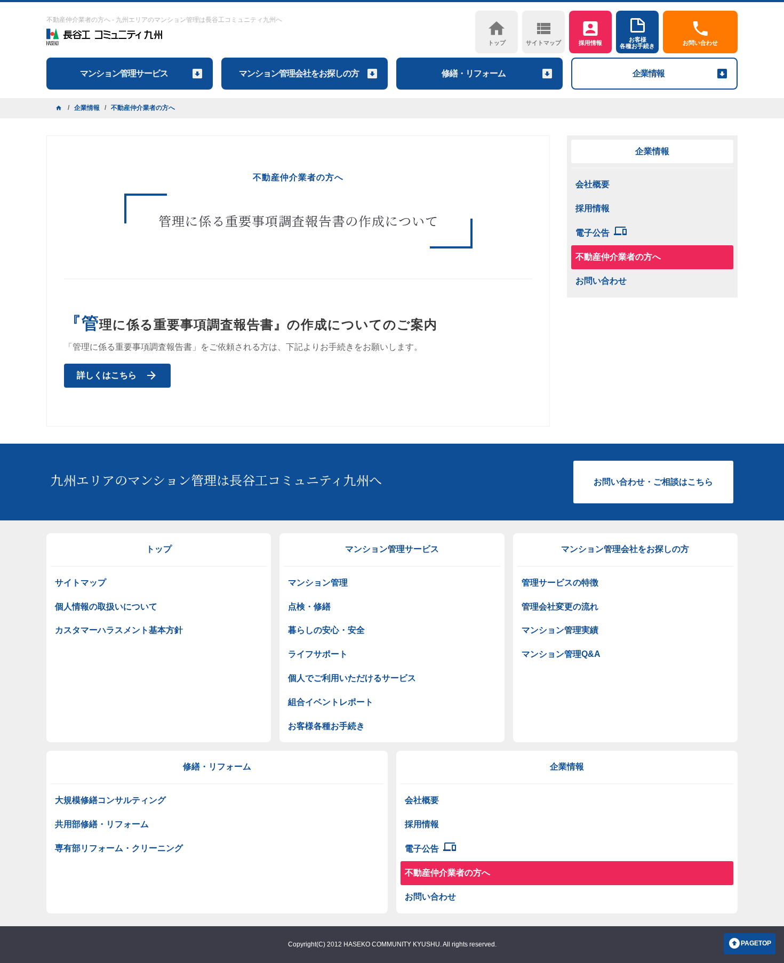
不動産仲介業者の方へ (618, 256)
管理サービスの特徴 (560, 582)
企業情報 (652, 151)
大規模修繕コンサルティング (110, 800)
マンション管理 (318, 582)
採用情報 (592, 208)
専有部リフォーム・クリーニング (119, 848)
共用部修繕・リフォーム (102, 824)
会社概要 (592, 184)
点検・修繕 (309, 606)
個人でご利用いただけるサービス (352, 678)
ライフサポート (318, 654)
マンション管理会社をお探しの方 (625, 548)
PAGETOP (756, 943)
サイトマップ (80, 582)
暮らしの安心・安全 (326, 630)
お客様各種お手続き (326, 726)
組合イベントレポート (330, 702)
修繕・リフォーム (217, 766)
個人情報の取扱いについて (106, 606)
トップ (159, 548)
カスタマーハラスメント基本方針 (119, 630)
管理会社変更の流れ (560, 606)
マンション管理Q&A (561, 654)
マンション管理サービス (392, 548)
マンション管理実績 (560, 630)
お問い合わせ (601, 280)
